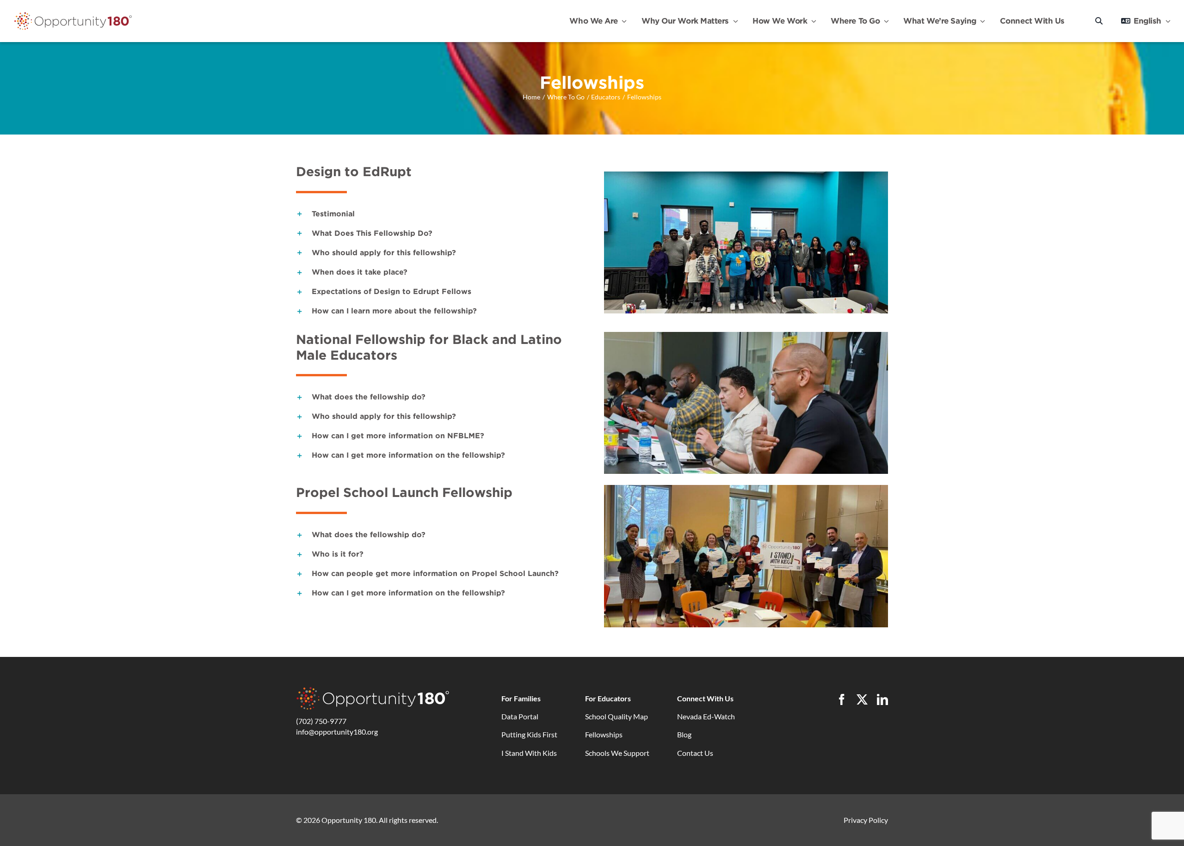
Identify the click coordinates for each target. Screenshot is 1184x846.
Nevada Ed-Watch (706, 716)
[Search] (1099, 21)
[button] (438, 214)
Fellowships (604, 734)
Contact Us (695, 752)
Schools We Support (617, 752)
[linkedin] (882, 699)
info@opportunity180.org (337, 731)
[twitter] (862, 699)
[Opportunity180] (73, 14)
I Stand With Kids (529, 752)
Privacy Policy (866, 819)
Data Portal (519, 716)
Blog (684, 734)
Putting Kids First (529, 734)
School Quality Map (616, 716)
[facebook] (841, 699)
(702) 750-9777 (321, 721)
